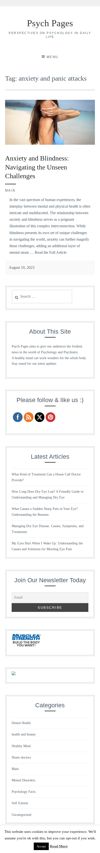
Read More (59, 846)
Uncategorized (21, 815)
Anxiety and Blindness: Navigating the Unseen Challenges (37, 167)
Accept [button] (41, 846)
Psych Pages (50, 23)
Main (10, 190)
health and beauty (24, 734)
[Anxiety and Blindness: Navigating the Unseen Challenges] (50, 143)
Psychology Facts (23, 792)
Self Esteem (20, 803)
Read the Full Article (51, 252)
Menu (52, 57)
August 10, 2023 (21, 267)
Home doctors (21, 757)
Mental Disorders (23, 780)
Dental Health (21, 723)
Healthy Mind (21, 746)
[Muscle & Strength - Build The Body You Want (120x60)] (26, 647)
